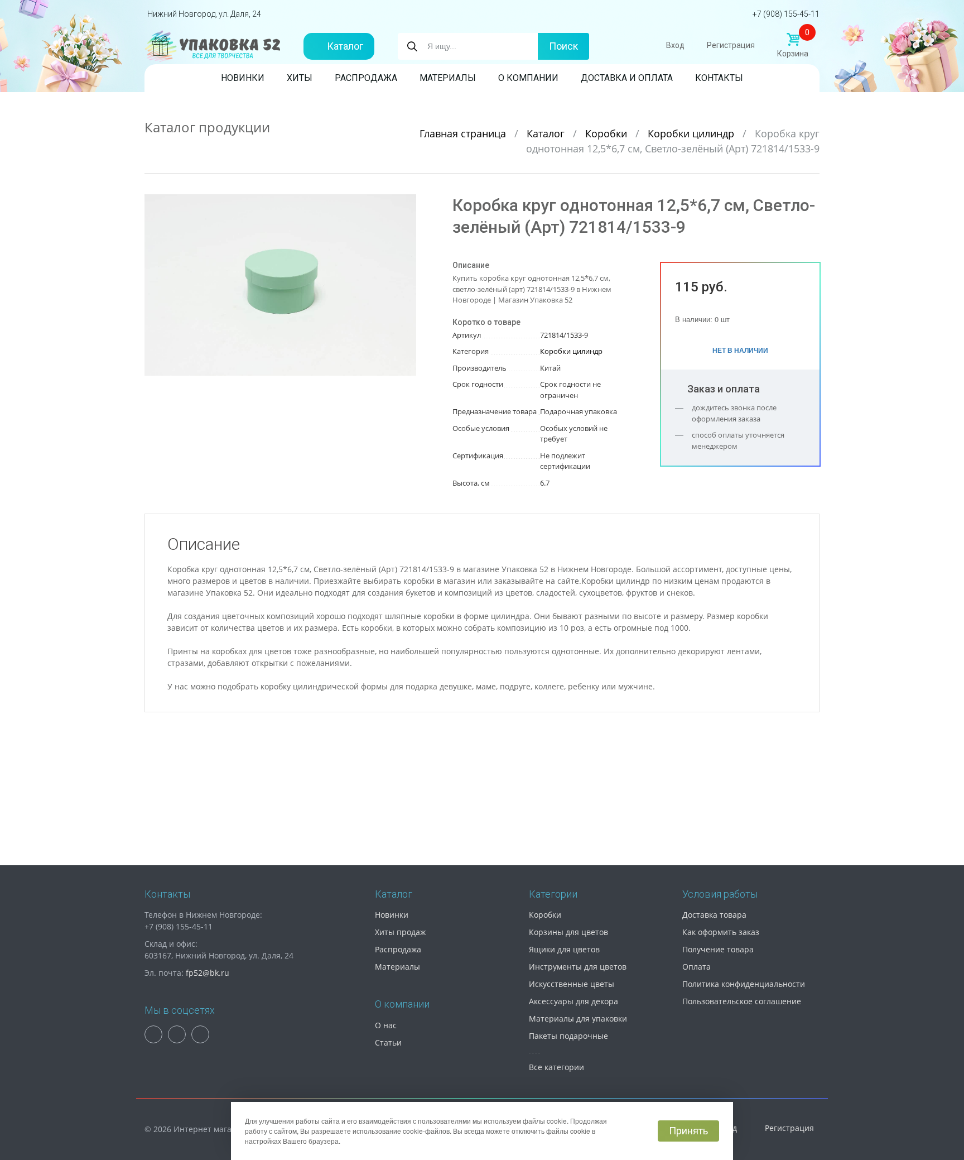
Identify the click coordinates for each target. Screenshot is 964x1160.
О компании (528, 78)
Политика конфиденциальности (743, 984)
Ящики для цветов (564, 949)
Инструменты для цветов (577, 966)
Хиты (299, 78)
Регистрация (731, 45)
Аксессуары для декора (573, 1001)
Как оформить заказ (720, 932)
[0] (792, 39)
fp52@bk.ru (207, 972)
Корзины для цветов (568, 932)
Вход (675, 45)
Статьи (388, 1042)
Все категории (556, 1067)
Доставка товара (714, 914)
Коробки (607, 133)
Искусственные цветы (571, 984)
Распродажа (366, 78)
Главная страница (464, 133)
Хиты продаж (400, 932)
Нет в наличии (740, 350)
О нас (386, 1025)
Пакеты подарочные (568, 1035)
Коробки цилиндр (692, 133)
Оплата (696, 966)
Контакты (719, 78)
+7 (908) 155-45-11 (786, 13)
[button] (406, 204)
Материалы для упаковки (578, 1018)
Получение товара (718, 949)
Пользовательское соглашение (741, 1001)
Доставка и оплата (627, 78)
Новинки (242, 78)
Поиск (563, 46)
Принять (688, 1131)
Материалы (448, 78)
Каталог (345, 46)
